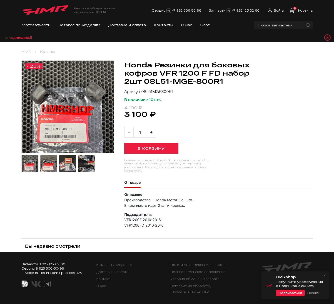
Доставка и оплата (127, 25)
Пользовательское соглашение (198, 272)
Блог (205, 25)
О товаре (132, 182)
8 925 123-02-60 (52, 264)
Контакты (163, 25)
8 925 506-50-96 (50, 268)
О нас (186, 25)
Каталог (48, 52)
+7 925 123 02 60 (245, 10)
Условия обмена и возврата (194, 279)
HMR (26, 52)
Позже (313, 292)
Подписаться (290, 292)
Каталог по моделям (79, 25)
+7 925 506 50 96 (186, 10)
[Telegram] (168, 10)
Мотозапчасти (36, 25)
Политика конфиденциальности (197, 265)
